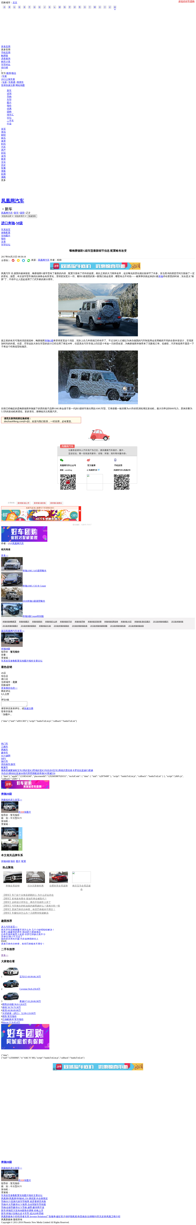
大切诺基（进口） (11, 1013)
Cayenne (24, 989)
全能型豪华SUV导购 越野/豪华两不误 (25, 1207)
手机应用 (5, 52)
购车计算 (5, 61)
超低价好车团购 (186, 1)
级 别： (5, 818)
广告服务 (51, 1216)
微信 (13, 73)
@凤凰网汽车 (17, 543)
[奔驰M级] (12, 646)
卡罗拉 (75, 770)
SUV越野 (5, 755)
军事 (3, 168)
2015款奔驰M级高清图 (98, 626)
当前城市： (7, 682)
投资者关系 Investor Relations (32, 1216)
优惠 (9, 108)
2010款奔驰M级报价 (61, 626)
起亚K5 (41, 770)
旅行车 (4, 761)
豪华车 (4, 752)
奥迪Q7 (23, 1001)
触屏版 (4, 55)
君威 (8, 770)
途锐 (4, 1007)
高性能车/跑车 (8, 764)
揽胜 (4, 1016)
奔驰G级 (49, 340)
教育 (3, 159)
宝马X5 (23, 976)
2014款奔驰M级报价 (28, 626)
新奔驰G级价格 (40, 503)
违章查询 (5, 58)
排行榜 (4, 67)
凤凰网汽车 (12, 200)
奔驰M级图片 (24, 622)
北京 (15, 2)
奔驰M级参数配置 (9, 622)
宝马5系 (57, 770)
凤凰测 (4, 1198)
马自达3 (5, 773)
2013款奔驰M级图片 (10, 626)
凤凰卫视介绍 (113, 1216)
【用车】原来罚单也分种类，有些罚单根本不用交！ (29, 909)
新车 (9, 90)
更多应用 (5, 46)
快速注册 (10, 85)
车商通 (11, 82)
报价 (9, 105)
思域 (35, 770)
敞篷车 (4, 767)
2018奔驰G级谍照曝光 (34, 601)
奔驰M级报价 (37, 622)
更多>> (4, 555)
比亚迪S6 (18, 773)
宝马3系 (21, 770)
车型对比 (5, 64)
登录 (3, 85)
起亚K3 (29, 770)
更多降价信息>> (9, 688)
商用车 (20, 82)
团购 (9, 111)
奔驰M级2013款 (45, 626)
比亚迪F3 (84, 770)
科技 (3, 153)
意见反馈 (101, 1216)
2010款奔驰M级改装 (79, 626)
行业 (9, 123)
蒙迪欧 (13, 770)
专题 (4, 82)
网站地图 (20, 85)
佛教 (3, 177)
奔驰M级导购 (80, 622)
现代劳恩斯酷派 (31, 773)
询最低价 (5, 800)
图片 (9, 102)
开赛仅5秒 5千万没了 (11, 936)
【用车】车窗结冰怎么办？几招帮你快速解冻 (25, 913)
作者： (4, 543)
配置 (23, 861)
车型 (9, 99)
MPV (3, 758)
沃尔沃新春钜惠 (36, 886)
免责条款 (82, 1216)
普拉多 (68, 770)
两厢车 (4, 749)
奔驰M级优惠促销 (111, 622)
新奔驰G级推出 (56, 503)
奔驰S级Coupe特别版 (33, 616)
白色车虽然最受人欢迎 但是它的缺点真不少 (23, 934)
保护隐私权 (71, 1216)
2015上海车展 (8, 79)
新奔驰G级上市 (23, 503)
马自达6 (49, 770)
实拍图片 (5, 235)
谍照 (22, 213)
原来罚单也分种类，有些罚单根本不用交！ (23, 944)
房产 (3, 150)
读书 (3, 156)
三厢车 (4, 746)
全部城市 (115, 7)
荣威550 (51, 773)
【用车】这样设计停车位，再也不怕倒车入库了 (27, 902)
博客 (3, 171)
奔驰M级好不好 (66, 622)
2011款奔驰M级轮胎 (118, 626)
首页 (3, 129)
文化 (3, 162)
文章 (3, 241)
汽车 (3, 147)
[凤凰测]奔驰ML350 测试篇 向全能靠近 (28, 1198)
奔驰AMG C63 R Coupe (34, 586)
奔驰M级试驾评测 (94, 622)
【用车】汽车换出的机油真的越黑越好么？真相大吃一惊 (31, 906)
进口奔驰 (8, 223)
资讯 (3, 132)
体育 (3, 141)
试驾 (9, 93)
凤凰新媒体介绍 (9, 1216)
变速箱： (5, 658)
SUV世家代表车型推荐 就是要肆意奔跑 (26, 1201)
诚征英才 (60, 1216)
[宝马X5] (11, 976)
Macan (5, 1022)
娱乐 (3, 138)
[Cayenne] (11, 989)
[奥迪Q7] (11, 1001)
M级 (19, 223)
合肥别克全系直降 (58, 886)
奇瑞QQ (43, 773)
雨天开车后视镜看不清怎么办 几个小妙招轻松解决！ (28, 930)
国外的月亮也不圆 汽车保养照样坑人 (19, 939)
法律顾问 (91, 1216)
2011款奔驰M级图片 (160, 622)
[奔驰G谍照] (98, 335)
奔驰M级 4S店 (126, 622)
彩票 (3, 174)
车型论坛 (5, 244)
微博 (8, 73)
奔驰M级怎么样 (51, 622)
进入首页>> (16, 800)
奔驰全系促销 (13, 886)
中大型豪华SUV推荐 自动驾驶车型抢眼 (26, 1204)
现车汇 (10, 114)
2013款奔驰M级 (177, 622)
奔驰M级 (5, 649)
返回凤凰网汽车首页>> (12, 631)
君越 (91, 770)
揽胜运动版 (8, 1004)
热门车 (4, 743)
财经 (3, 135)
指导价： (5, 815)
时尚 (3, 144)
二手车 (10, 120)
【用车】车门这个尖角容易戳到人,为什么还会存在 (28, 895)
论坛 (9, 117)
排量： (4, 655)
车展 (4, 76)
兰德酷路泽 (8, 1019)
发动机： (5, 821)
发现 (4, 1010)
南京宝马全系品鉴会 (81, 888)
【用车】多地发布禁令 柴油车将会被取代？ (25, 898)
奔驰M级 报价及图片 (142, 622)
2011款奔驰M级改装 (136, 626)
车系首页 (5, 229)
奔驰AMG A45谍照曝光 (34, 570)
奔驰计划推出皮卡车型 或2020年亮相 (24, 1213)
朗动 (11, 773)
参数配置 (5, 232)
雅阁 (3, 770)
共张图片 (24, 812)
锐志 (63, 770)
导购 (9, 96)
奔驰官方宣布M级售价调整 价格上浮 (24, 1210)
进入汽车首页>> (9, 927)
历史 (3, 165)
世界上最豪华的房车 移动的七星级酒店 (21, 932)
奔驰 (160, 276)
